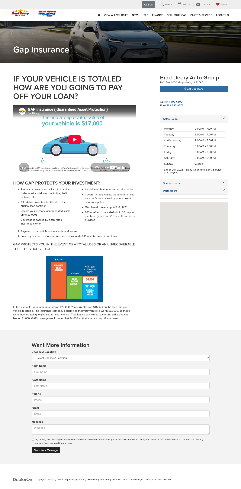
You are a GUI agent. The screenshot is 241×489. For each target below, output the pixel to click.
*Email (36, 407)
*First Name (39, 365)
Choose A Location (44, 351)
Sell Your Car (177, 15)
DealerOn (62, 479)
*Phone (36, 393)
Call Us (148, 4)
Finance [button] (157, 15)
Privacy (82, 479)
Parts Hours (170, 190)
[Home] (99, 15)
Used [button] (145, 15)
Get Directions (195, 89)
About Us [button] (222, 15)
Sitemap (72, 479)
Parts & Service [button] (201, 15)
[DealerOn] (22, 479)
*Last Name (39, 379)
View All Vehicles (116, 15)
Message (37, 421)
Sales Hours (170, 118)
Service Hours (171, 183)
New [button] (135, 15)
